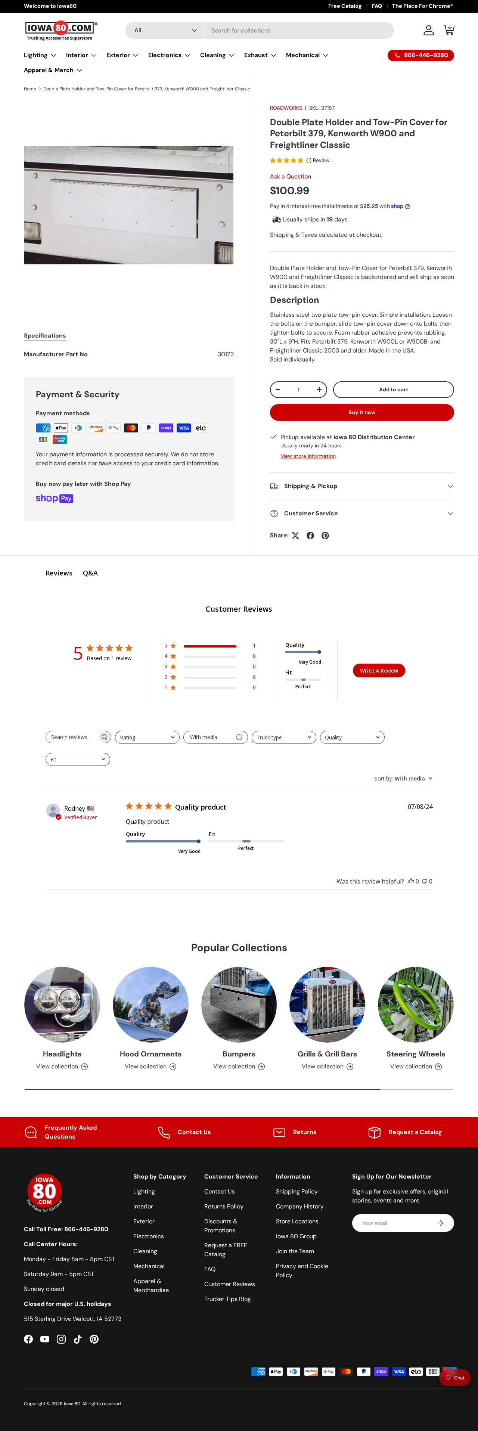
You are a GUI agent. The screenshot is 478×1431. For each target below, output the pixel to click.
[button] (449, 30)
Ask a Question (290, 176)
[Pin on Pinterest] (325, 535)
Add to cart (393, 389)
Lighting (36, 55)
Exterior (118, 55)
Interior (77, 55)
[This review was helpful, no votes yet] (411, 881)
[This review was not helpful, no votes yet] (424, 881)
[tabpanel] (129, 354)
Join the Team (295, 1251)
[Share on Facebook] (310, 535)
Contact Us (219, 1191)
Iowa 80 (72, 1404)
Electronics (165, 55)
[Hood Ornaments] (151, 1005)
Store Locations (297, 1221)
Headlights (62, 1054)
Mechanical (303, 55)
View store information (308, 456)
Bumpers (239, 1054)
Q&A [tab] (90, 572)
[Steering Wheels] (416, 1005)
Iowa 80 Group (296, 1236)
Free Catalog (345, 6)
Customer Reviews (229, 1284)
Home (30, 89)
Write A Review (379, 670)
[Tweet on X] (295, 535)
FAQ (377, 6)
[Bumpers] (239, 1005)
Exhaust (256, 55)
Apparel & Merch (49, 70)
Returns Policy (223, 1206)
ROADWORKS (286, 108)
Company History (300, 1206)
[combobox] (259, 30)
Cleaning (213, 55)
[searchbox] (71, 737)
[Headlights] (62, 1005)
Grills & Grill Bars (327, 1054)
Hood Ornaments (150, 1054)
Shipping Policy (297, 1191)
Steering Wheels (416, 1054)
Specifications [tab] (45, 335)
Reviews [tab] (59, 572)
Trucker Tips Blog (227, 1299)
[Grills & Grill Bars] (327, 1005)
